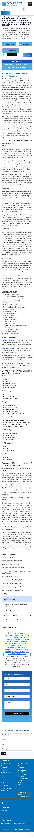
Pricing (3, 815)
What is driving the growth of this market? (15, 620)
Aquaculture (4, 792)
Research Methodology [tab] (17, 68)
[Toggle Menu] (29, 4)
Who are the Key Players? (11, 615)
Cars (19, 792)
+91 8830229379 (8, 822)
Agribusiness (4, 787)
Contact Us (4, 812)
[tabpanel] (17, 331)
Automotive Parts (6, 774)
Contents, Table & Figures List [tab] (17, 64)
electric (23, 116)
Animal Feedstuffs (6, 790)
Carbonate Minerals (23, 798)
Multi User (25, 44)
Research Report (6, 765)
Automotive (4, 772)
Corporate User (11, 50)
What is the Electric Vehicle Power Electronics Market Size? (13, 599)
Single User (10, 44)
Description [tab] (17, 61)
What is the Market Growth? (11, 611)
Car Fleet (20, 789)
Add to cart (12, 55)
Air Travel (3, 785)
